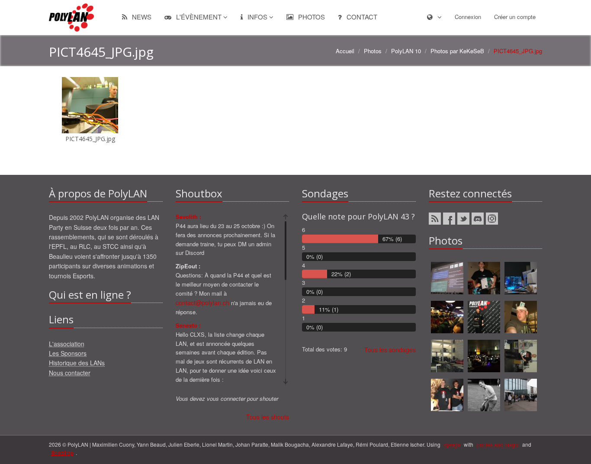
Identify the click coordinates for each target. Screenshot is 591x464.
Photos (310, 16)
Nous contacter (69, 372)
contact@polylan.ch (202, 302)
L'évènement (198, 16)
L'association (66, 343)
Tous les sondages (390, 349)
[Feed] (435, 219)
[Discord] (478, 219)
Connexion (468, 17)
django (452, 444)
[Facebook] (449, 219)
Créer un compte (515, 17)
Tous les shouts (267, 416)
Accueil (345, 51)
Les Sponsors (68, 353)
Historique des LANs (77, 362)
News (140, 16)
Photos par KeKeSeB (457, 51)
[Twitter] (463, 219)
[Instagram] (492, 219)
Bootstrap (62, 452)
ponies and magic (498, 444)
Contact (361, 16)
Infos (257, 16)
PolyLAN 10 (406, 51)
